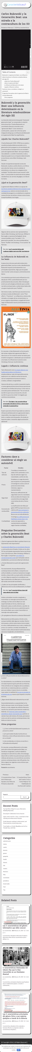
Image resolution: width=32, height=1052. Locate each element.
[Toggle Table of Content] (27, 72)
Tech (4, 887)
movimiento (11, 767)
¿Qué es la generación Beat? (11, 83)
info (4, 865)
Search (5, 794)
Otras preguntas (8, 97)
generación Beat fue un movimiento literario (16, 547)
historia (5, 862)
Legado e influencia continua (11, 87)
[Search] (27, 4)
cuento (5, 847)
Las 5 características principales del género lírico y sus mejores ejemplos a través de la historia (15, 1016)
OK (18, 1050)
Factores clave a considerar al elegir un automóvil (13, 90)
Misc (4, 874)
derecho (5, 850)
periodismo (6, 880)
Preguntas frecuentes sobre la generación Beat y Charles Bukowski (15, 94)
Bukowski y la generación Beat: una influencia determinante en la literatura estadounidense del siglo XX (14, 77)
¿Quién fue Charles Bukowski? (11, 81)
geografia (5, 856)
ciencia (5, 844)
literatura (5, 871)
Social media (6, 884)
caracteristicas (24, 27)
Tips (4, 890)
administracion (7, 841)
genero (5, 853)
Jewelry (5, 868)
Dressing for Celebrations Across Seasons (13, 813)
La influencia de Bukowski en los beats (14, 85)
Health (5, 859)
